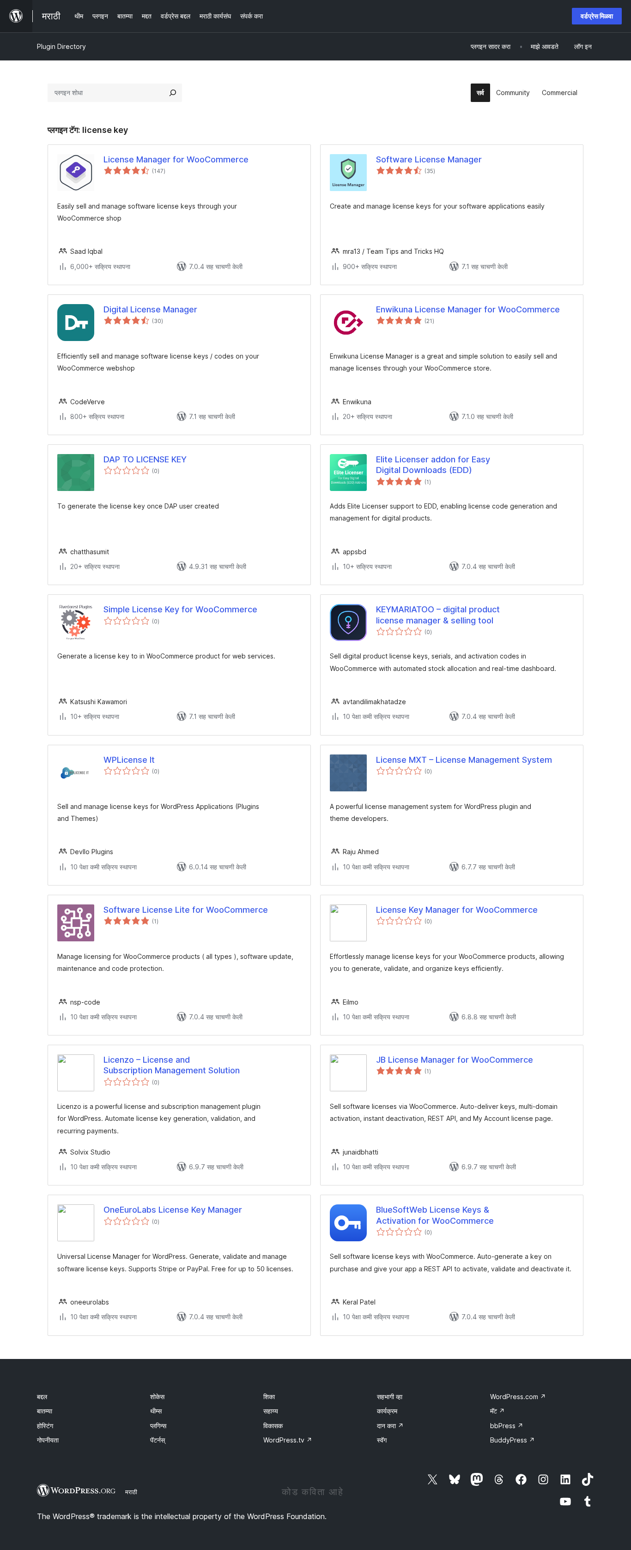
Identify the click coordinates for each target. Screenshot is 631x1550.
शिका (269, 1396)
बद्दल (42, 1396)
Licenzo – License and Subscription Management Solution (171, 1065)
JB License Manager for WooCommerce (454, 1060)
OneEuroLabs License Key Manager (172, 1210)
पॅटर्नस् (157, 1440)
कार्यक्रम (387, 1411)
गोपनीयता (48, 1440)
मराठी (131, 1492)
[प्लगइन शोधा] (173, 93)
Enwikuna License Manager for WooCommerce (468, 309)
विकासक (273, 1426)
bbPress (506, 1426)
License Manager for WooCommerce (176, 159)
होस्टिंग (45, 1426)
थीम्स (156, 1411)
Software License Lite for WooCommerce (185, 910)
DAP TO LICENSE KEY (145, 459)
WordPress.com (518, 1396)
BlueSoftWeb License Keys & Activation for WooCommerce (435, 1215)
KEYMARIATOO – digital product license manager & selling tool (438, 614)
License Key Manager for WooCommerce (457, 910)
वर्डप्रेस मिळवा (597, 16)
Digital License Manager (150, 309)
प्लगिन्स (158, 1426)
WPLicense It (129, 760)
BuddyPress (512, 1440)
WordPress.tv (287, 1440)
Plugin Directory (61, 46)
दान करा (390, 1426)
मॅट (497, 1411)
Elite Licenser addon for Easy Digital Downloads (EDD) (433, 465)
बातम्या (44, 1411)
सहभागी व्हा (389, 1396)
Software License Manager (429, 159)
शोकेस (157, 1396)
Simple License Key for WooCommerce (180, 609)
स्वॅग (382, 1440)
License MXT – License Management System (464, 760)
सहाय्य (270, 1411)
